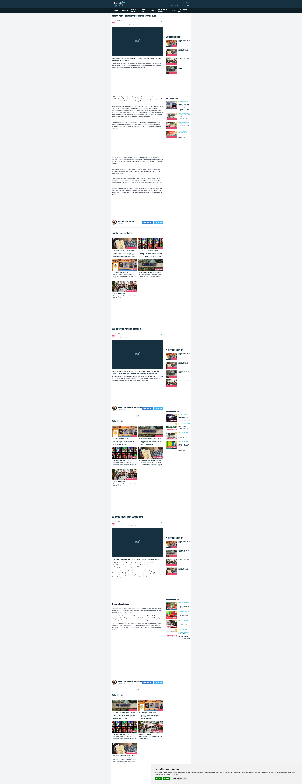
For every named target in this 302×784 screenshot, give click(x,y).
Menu (117, 10)
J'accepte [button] (158, 778)
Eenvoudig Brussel (133, 10)
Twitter (157, 222)
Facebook (146, 222)
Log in (176, 5)
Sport (174, 10)
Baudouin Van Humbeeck (121, 525)
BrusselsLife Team (120, 337)
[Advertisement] (137, 81)
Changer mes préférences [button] (179, 778)
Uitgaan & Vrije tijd (182, 10)
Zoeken (187, 2)
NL (172, 5)
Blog (121, 20)
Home (115, 333)
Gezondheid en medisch (162, 10)
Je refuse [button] (166, 778)
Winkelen (154, 10)
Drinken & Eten (144, 10)
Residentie (125, 10)
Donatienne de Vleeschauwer (126, 24)
